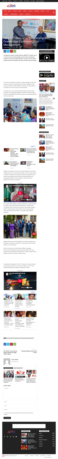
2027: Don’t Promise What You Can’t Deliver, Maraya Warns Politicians (45, 95)
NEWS (8, 17)
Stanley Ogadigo (30, 338)
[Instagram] (7, 436)
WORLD (21, 14)
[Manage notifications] (3, 456)
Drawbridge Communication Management (14, 338)
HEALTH (30, 11)
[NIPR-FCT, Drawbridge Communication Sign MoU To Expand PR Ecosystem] (9, 374)
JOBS (48, 11)
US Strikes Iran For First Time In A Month (50, 119)
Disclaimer (33, 0)
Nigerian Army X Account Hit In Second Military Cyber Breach (50, 114)
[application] (47, 57)
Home (5, 11)
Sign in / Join (4, 0)
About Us (10, 0)
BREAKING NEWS (43, 439)
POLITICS (15, 11)
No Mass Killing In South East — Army (29, 351)
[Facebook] (5, 51)
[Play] (41, 60)
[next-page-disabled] (36, 368)
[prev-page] (34, 368)
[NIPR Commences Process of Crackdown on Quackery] (20, 374)
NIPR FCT (24, 338)
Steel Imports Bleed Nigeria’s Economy (50, 125)
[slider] (46, 60)
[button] (53, 12)
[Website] (13, 436)
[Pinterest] (11, 51)
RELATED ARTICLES (8, 368)
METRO (9, 11)
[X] (8, 51)
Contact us (15, 0)
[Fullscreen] (53, 60)
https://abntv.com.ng (15, 361)
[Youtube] (16, 436)
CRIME (19, 11)
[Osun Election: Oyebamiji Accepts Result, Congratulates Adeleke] (42, 108)
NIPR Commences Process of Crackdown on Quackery (20, 380)
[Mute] (51, 60)
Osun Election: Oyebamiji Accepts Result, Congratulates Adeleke (50, 108)
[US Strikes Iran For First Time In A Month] (42, 120)
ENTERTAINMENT (14, 14)
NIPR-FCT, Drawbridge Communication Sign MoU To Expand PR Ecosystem (8, 380)
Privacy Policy (27, 0)
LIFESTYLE (42, 11)
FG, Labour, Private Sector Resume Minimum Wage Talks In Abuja (10, 352)
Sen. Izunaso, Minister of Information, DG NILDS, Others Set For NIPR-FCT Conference (31, 380)
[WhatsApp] (14, 51)
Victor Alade (7, 47)
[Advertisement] (37, 6)
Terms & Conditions (40, 0)
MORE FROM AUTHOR (18, 368)
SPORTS (24, 11)
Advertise (21, 0)
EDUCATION (37, 11)
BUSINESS (6, 14)
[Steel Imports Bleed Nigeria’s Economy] (42, 126)
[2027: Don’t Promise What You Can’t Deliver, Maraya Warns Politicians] (47, 88)
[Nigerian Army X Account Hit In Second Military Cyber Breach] (42, 114)
